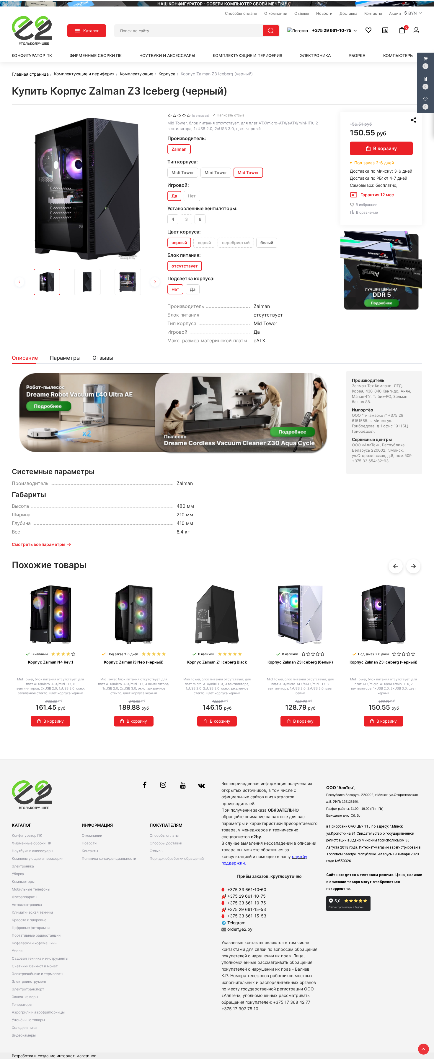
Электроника (315, 55)
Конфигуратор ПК (32, 55)
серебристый (235, 242)
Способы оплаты (164, 835)
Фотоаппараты (24, 897)
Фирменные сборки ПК (96, 55)
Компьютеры (398, 55)
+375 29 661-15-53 (246, 909)
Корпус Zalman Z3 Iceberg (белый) (300, 662)
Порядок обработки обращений (177, 858)
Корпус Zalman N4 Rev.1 (50, 662)
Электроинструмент (29, 981)
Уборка (357, 55)
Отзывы (156, 851)
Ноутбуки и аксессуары (167, 55)
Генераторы (22, 1004)
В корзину (385, 148)
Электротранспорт (28, 989)
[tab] (28, 358)
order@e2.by (239, 929)
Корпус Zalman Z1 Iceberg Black (217, 662)
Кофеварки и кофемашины (34, 943)
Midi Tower (183, 172)
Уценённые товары (28, 1020)
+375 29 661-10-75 (246, 896)
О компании (92, 835)
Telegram (235, 922)
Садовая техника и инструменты (40, 958)
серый (204, 242)
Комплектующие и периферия (247, 55)
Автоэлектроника (27, 904)
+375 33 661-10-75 (246, 902)
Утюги (17, 950)
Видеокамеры (24, 1035)
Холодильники (24, 1027)
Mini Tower (216, 172)
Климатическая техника (32, 912)
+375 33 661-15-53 (246, 915)
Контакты (90, 851)
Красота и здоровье (29, 920)
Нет (192, 195)
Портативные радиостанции (36, 935)
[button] (413, 13)
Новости (89, 843)
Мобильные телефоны (31, 889)
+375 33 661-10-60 (246, 889)
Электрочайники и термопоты (37, 974)
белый (266, 242)
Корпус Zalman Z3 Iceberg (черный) (383, 662)
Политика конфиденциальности (109, 858)
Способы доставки (166, 843)
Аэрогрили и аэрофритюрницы (38, 1012)
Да (192, 289)
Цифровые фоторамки (31, 927)
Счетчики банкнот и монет (35, 966)
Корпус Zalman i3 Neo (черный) (134, 662)
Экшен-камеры (25, 997)
